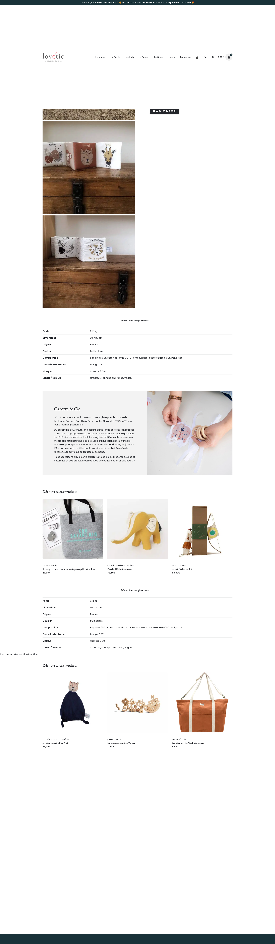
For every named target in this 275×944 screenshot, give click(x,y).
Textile (54, 565)
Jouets (174, 565)
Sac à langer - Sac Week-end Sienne (188, 742)
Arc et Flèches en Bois (182, 568)
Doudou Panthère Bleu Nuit (55, 742)
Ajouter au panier (51, 575)
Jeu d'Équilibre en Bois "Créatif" (121, 742)
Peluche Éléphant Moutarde (119, 568)
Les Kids (46, 565)
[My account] (212, 57)
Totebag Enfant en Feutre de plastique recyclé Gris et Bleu (69, 568)
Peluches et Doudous (125, 565)
